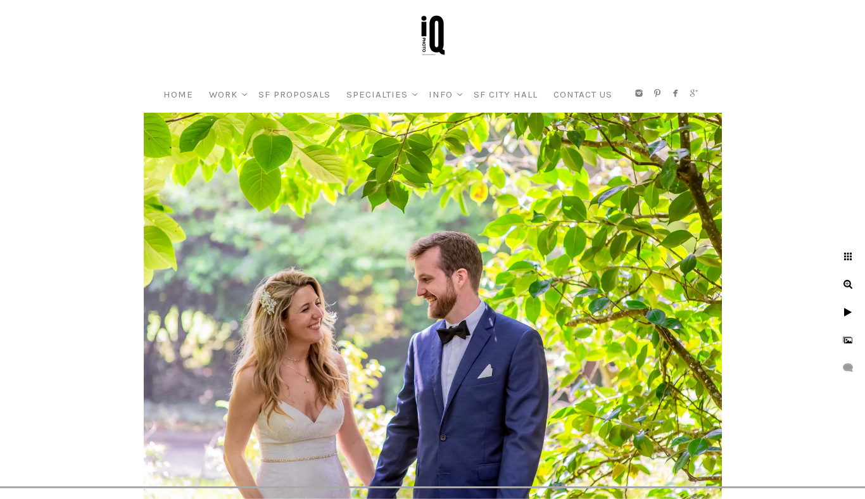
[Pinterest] (657, 93)
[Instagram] (639, 93)
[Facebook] (675, 93)
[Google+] (694, 93)
